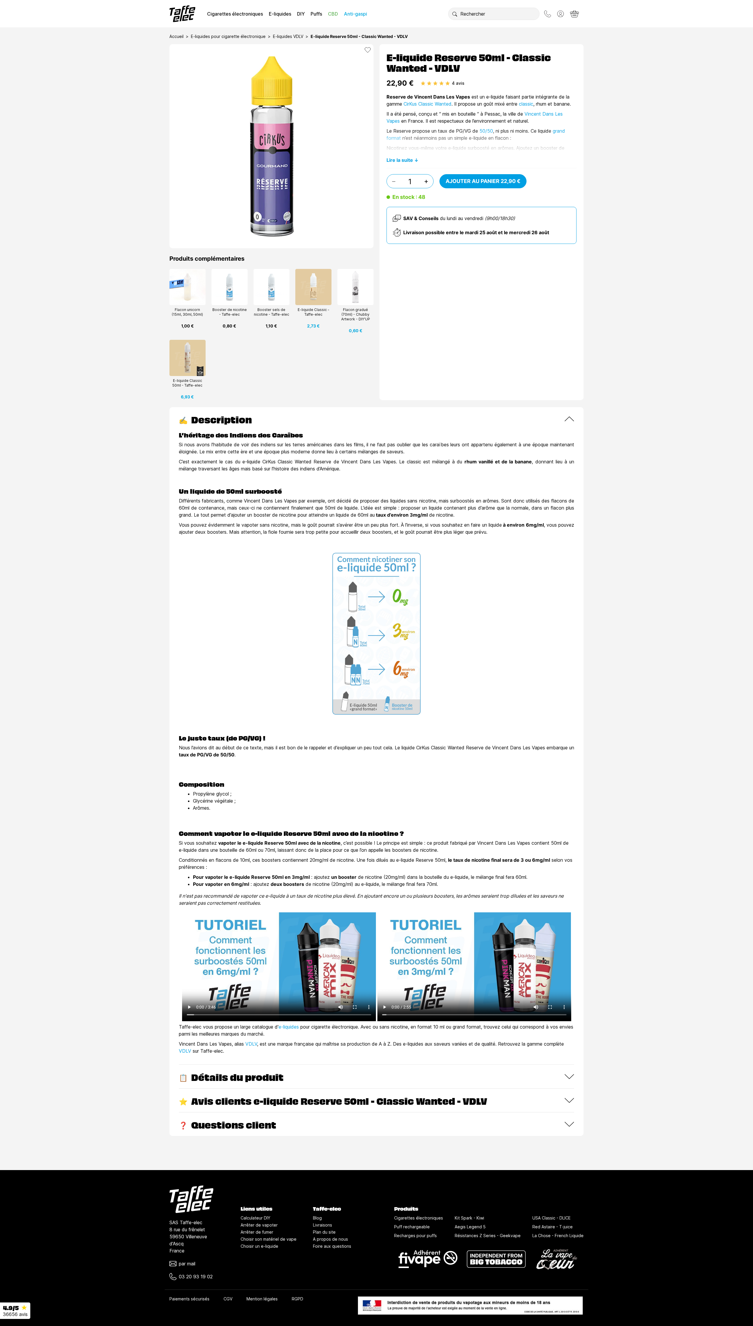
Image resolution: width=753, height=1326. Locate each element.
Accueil (176, 36)
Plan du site (324, 1232)
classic (526, 104)
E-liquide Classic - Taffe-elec (313, 312)
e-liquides (289, 1027)
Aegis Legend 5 (470, 1226)
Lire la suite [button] (400, 160)
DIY (301, 14)
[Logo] (182, 13)
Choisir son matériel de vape (268, 1239)
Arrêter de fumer (257, 1232)
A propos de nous (330, 1239)
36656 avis (15, 1314)
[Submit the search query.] (455, 14)
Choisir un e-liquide (259, 1246)
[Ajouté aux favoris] (368, 50)
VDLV (251, 1044)
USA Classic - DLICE (551, 1217)
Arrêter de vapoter (259, 1224)
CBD (333, 14)
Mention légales (262, 1298)
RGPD (297, 1298)
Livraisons (322, 1224)
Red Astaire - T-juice (552, 1226)
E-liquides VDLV (288, 36)
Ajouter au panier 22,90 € (483, 181)
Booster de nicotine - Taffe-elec (229, 312)
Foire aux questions (332, 1246)
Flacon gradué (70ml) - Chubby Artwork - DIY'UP (355, 314)
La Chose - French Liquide (558, 1235)
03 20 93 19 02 (196, 1277)
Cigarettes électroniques (235, 14)
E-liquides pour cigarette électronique (228, 36)
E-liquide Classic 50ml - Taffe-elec (187, 382)
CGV (228, 1298)
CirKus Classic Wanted (428, 104)
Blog (317, 1217)
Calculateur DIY (255, 1217)
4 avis (458, 83)
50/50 (486, 131)
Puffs (316, 14)
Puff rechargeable (412, 1226)
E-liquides (280, 14)
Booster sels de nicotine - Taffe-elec (271, 312)
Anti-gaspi (355, 14)
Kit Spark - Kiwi (469, 1217)
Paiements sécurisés (189, 1298)
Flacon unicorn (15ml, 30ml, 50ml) (187, 312)
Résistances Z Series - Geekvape (488, 1235)
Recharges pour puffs (415, 1235)
